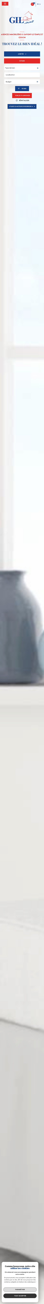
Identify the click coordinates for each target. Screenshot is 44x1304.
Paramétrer (20, 1289)
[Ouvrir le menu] (5, 4)
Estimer (22, 61)
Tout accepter (20, 1296)
